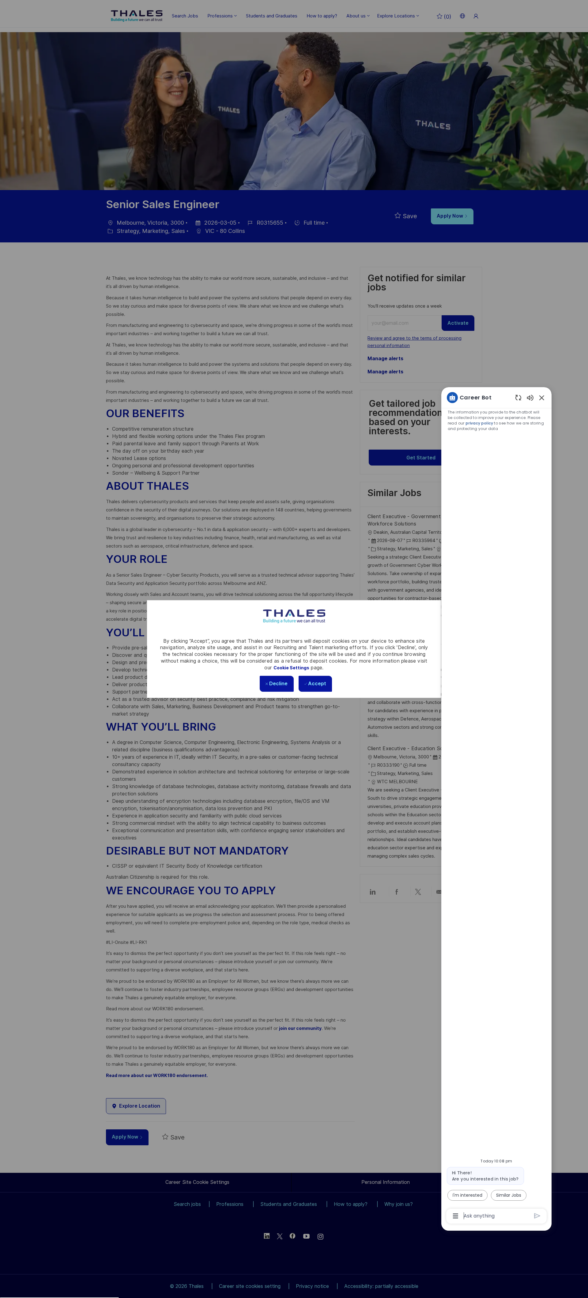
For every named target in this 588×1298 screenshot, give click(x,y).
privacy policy (479, 423)
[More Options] (455, 1216)
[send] (537, 1216)
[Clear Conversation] (518, 397)
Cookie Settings (291, 667)
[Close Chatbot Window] (542, 397)
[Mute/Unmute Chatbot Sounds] (530, 397)
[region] (496, 806)
